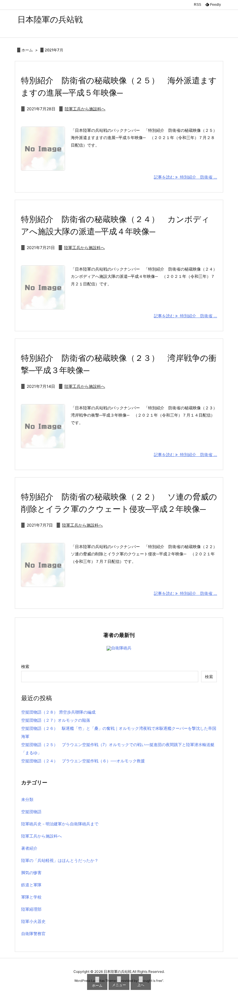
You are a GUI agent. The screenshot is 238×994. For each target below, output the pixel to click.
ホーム (27, 50)
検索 (25, 666)
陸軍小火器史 (33, 921)
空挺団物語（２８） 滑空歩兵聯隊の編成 (58, 712)
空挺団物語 (31, 811)
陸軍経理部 (31, 909)
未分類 (27, 799)
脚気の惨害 (31, 872)
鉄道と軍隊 (31, 884)
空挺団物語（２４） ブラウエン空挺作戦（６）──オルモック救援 (83, 760)
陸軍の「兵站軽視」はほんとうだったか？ (59, 860)
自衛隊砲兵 (121, 647)
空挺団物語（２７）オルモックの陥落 (55, 720)
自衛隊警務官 (33, 933)
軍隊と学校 (31, 896)
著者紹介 (29, 848)
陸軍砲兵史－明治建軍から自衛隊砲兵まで (59, 823)
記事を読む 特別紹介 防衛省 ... (185, 176)
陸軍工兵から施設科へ (85, 108)
